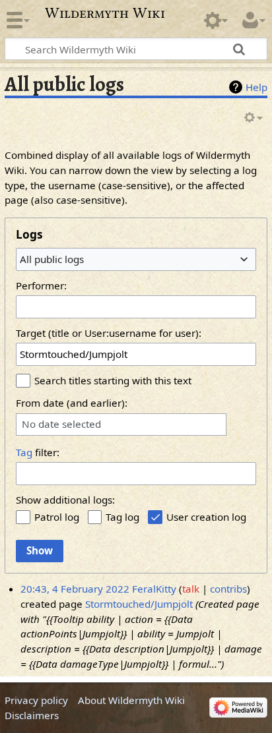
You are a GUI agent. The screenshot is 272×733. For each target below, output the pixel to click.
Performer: (41, 285)
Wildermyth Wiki (105, 13)
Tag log (122, 516)
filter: (37, 452)
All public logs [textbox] (52, 259)
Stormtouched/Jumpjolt (139, 603)
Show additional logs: (65, 499)
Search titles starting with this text (112, 380)
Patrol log (56, 516)
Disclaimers (32, 715)
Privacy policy (36, 700)
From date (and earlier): (71, 402)
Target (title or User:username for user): (108, 332)
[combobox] (136, 259)
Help (256, 87)
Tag (24, 452)
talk (190, 588)
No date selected (61, 424)
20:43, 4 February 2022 (74, 588)
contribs (228, 588)
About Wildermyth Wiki (131, 700)
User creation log (206, 516)
